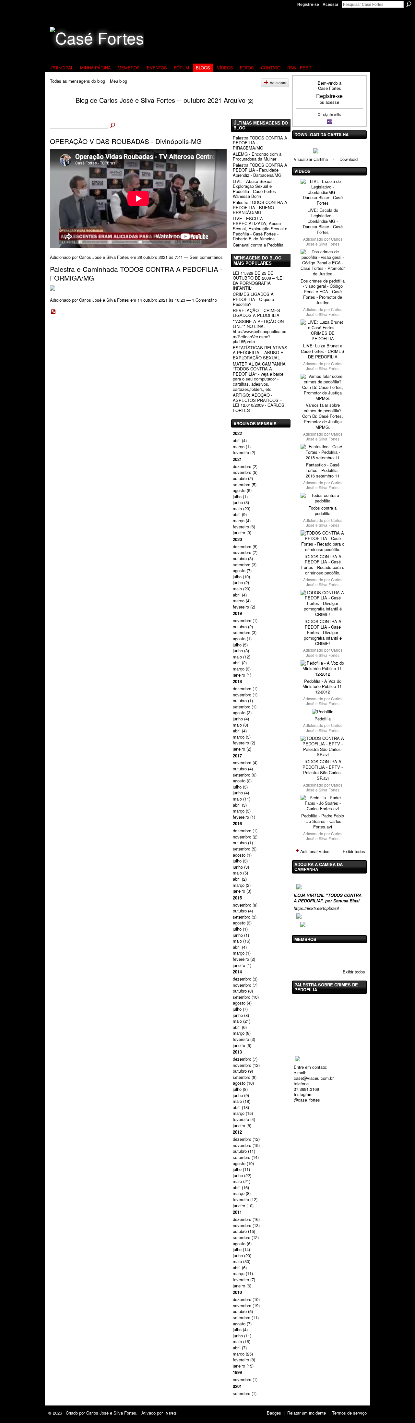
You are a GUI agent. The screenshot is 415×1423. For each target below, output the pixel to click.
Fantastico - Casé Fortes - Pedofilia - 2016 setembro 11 (322, 470)
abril (237, 440)
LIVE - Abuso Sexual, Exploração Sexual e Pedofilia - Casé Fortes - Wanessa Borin (256, 188)
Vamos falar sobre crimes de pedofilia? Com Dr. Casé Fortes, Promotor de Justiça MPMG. (322, 416)
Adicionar (278, 82)
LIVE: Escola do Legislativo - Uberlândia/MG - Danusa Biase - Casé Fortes (323, 221)
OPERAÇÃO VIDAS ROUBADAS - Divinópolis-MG (126, 141)
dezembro (242, 466)
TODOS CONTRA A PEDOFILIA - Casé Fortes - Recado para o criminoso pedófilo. (322, 564)
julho (237, 496)
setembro (241, 484)
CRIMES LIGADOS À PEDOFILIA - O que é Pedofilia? (253, 299)
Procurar (408, 4)
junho (238, 502)
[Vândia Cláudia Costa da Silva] (318, 955)
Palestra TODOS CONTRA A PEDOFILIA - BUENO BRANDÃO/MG (260, 207)
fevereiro (241, 452)
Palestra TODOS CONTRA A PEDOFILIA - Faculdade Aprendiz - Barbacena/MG (260, 170)
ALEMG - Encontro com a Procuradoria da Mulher (257, 156)
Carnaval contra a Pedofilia (258, 245)
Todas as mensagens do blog (77, 81)
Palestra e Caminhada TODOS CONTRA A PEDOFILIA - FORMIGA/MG (136, 273)
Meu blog (118, 81)
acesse (332, 102)
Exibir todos (354, 851)
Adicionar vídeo (314, 851)
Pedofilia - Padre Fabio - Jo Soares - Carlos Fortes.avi (322, 821)
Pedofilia (322, 719)
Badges (274, 1413)
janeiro (239, 532)
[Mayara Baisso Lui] (334, 955)
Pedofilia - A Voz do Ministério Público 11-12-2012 (322, 686)
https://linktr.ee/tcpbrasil (316, 908)
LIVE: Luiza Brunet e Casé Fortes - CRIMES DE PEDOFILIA (322, 351)
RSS (53, 312)
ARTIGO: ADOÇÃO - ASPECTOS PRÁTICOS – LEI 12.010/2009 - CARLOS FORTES (258, 402)
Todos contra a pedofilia (323, 510)
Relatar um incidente (306, 1413)
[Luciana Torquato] (351, 955)
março (238, 446)
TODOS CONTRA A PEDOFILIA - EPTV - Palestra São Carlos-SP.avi (322, 769)
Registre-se (308, 4)
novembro (242, 472)
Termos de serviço (349, 1413)
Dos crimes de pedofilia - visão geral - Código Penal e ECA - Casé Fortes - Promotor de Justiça (323, 292)
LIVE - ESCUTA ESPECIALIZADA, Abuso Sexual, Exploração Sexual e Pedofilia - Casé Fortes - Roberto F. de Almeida (260, 228)
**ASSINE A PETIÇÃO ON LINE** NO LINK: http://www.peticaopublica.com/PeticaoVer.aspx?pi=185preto (259, 331)
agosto (239, 490)
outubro (240, 478)
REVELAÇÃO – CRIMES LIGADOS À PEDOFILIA (256, 313)
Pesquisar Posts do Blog (113, 125)
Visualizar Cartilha (311, 159)
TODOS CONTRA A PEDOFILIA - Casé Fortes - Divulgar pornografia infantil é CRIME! (323, 632)
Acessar (330, 4)
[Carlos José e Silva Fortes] (58, 112)
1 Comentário (204, 300)
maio (237, 508)
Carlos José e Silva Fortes (104, 257)
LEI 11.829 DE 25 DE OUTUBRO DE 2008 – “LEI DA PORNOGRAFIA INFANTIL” (258, 280)
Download (348, 159)
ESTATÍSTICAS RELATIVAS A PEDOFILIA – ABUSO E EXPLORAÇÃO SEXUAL (260, 352)
